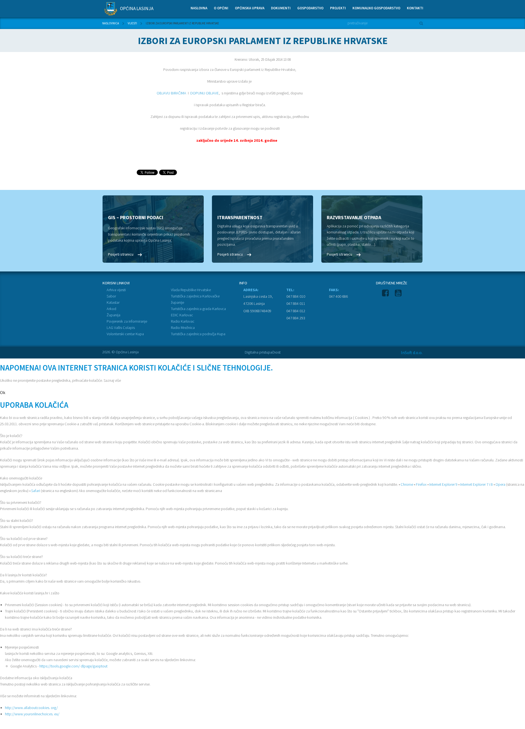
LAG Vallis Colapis (121, 327)
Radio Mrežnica (183, 327)
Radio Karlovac (182, 321)
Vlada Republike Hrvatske (191, 289)
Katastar (113, 302)
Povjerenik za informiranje (127, 321)
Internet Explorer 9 (443, 484)
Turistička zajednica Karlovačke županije (195, 299)
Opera (500, 484)
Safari (35, 490)
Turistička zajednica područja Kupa (198, 333)
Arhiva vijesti (116, 289)
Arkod (111, 308)
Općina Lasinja (136, 8)
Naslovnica (110, 23)
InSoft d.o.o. (411, 352)
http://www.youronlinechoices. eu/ (32, 713)
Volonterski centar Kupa (125, 333)
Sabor (111, 296)
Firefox (421, 484)
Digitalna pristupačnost (263, 352)
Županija (113, 315)
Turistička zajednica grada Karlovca (198, 308)
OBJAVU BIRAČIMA (171, 93)
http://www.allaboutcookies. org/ (31, 707)
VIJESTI (132, 23)
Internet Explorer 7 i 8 (476, 484)
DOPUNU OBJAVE (204, 93)
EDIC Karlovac (182, 315)
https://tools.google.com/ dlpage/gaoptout (73, 666)
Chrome (407, 484)
